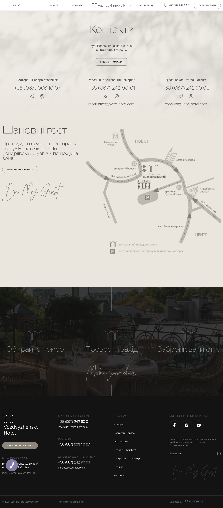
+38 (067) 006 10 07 (37, 88)
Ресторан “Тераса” (125, 433)
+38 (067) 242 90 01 (74, 421)
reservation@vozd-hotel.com (111, 104)
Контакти (119, 475)
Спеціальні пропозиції (127, 458)
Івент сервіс (121, 441)
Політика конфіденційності (71, 502)
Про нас (118, 467)
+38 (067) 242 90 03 (185, 88)
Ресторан (78, 5)
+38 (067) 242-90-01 (111, 88)
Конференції (146, 5)
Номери (55, 5)
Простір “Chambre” (125, 450)
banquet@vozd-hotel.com (186, 104)
